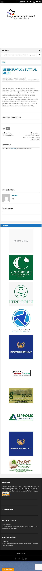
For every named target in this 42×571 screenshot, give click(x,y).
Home (3, 62)
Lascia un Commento (20, 79)
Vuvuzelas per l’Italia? (8, 134)
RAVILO (14, 196)
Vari (8, 128)
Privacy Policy (21, 554)
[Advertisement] (21, 32)
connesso (13, 148)
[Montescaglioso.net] (21, 14)
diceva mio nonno (6, 525)
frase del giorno (6, 541)
